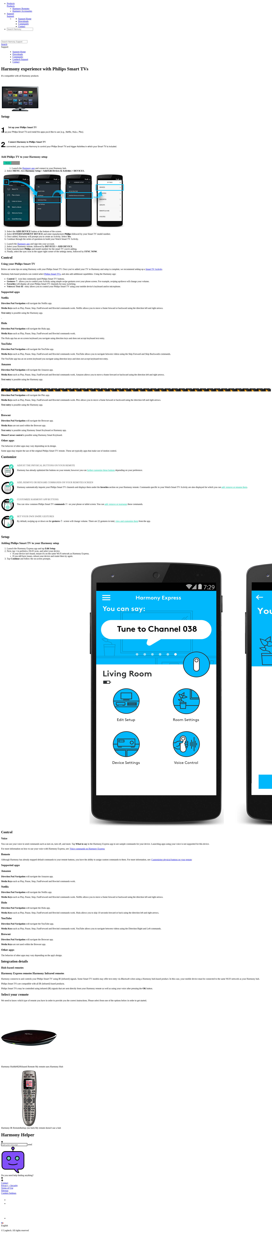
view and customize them (126, 521)
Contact (21, 26)
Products (11, 3)
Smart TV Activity (154, 269)
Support (10, 13)
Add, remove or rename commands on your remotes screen (55, 482)
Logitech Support (20, 59)
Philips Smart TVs (52, 274)
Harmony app (28, 168)
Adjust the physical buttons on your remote (46, 465)
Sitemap (4, 1190)
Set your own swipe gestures (35, 516)
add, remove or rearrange (116, 504)
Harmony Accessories (22, 11)
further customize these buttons (101, 470)
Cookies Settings (8, 1193)
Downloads (23, 21)
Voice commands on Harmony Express (87, 849)
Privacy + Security (9, 1185)
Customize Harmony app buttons (38, 499)
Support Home (24, 19)
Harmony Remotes (20, 8)
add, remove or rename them (234, 487)
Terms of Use (7, 1188)
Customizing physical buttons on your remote (171, 859)
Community (23, 24)
